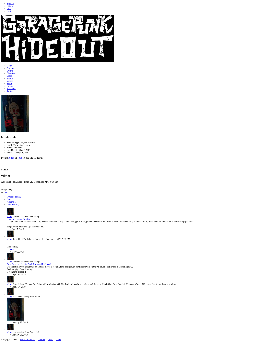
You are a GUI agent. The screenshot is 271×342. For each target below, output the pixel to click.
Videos (10, 81)
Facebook (11, 88)
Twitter (10, 91)
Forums (10, 68)
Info (8, 199)
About (58, 339)
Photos (10, 78)
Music (9, 83)
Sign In (10, 6)
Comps (10, 86)
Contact (41, 339)
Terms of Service (27, 339)
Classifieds (11, 73)
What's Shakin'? (14, 197)
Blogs (9, 76)
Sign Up (10, 3)
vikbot (9, 216)
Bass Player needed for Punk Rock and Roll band (29, 264)
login (11, 157)
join (20, 157)
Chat (9, 8)
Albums (11, 202)
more (6, 192)
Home (9, 65)
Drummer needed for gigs (18, 219)
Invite (9, 11)
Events (10, 71)
